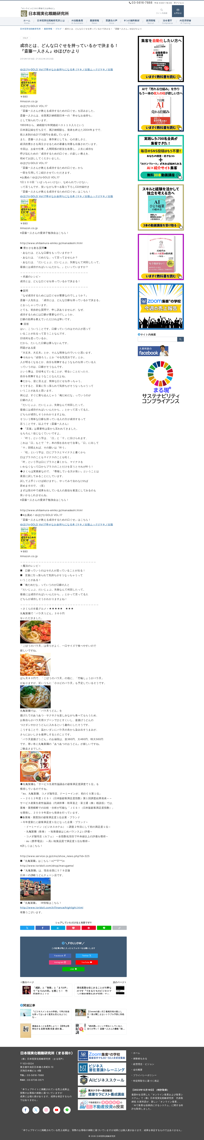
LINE (72, 969)
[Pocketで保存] (73, 928)
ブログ (25, 38)
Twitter (85, 955)
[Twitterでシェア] (27, 928)
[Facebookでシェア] (43, 928)
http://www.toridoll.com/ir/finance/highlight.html (51, 907)
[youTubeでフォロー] (56, 1110)
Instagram (59, 962)
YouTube (85, 962)
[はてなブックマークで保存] (58, 928)
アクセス (180, 3)
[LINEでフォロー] (67, 1110)
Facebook (59, 955)
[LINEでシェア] (104, 928)
